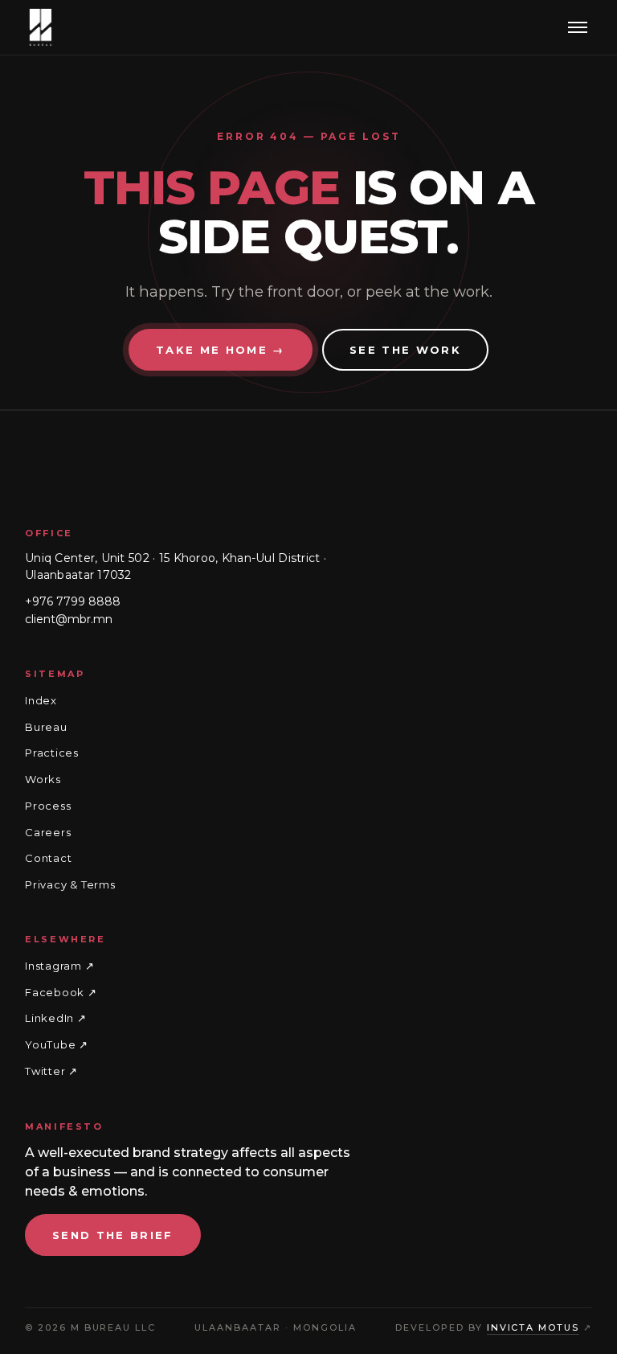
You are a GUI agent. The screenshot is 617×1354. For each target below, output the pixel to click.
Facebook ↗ (61, 992)
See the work (405, 349)
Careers (48, 831)
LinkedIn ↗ (56, 1018)
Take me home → (220, 349)
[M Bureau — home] (41, 27)
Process (48, 805)
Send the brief (113, 1235)
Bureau (46, 726)
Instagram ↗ (60, 966)
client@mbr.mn (68, 619)
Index (41, 700)
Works (43, 779)
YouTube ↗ (56, 1045)
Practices (52, 752)
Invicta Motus (533, 1327)
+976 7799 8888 (73, 601)
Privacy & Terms (70, 884)
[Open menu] (577, 27)
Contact (48, 857)
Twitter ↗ (51, 1071)
